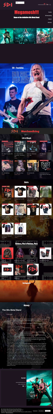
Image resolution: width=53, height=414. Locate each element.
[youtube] (23, 384)
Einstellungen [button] (35, 410)
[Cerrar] (52, 408)
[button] (50, 4)
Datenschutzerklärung (9, 412)
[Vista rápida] (20, 166)
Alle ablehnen (41, 410)
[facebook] (25, 384)
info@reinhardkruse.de (42, 4)
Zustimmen (48, 410)
